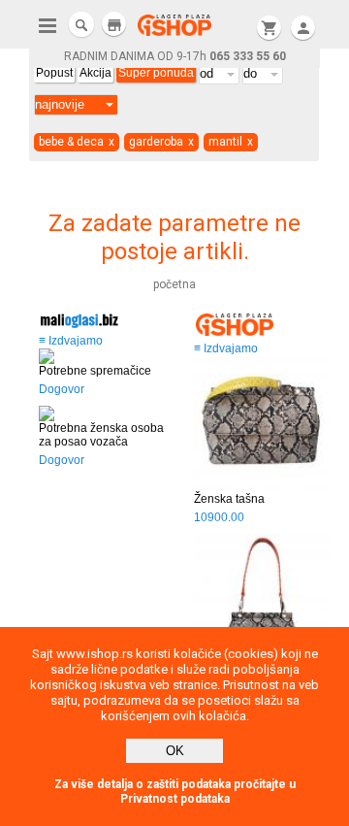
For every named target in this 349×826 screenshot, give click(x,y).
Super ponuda (156, 73)
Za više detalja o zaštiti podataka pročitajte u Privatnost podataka (175, 791)
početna (174, 284)
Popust (54, 73)
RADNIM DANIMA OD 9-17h (175, 56)
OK (175, 750)
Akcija (95, 73)
